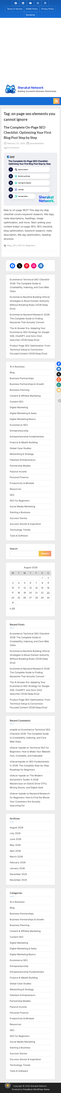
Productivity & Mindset (22, 483)
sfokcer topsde (18, 747)
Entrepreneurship (19, 430)
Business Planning (19, 390)
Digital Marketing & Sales (23, 413)
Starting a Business (20, 512)
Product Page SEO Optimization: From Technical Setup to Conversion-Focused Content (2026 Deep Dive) (30, 349)
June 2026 (15, 839)
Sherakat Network (31, 87)
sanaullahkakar (37, 143)
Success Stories (18, 518)
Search (13, 548)
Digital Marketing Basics (23, 419)
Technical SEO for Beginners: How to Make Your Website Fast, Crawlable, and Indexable (30, 751)
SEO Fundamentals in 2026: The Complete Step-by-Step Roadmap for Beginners (29, 765)
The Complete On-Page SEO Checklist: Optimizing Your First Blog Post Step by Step (27, 132)
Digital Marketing (19, 407)
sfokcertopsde (17, 761)
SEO (15, 245)
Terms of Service (14, 9)
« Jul (12, 608)
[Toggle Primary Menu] (56, 101)
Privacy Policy (47, 9)
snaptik (13, 729)
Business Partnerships (22, 378)
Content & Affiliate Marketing (25, 395)
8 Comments (13, 148)
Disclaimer (30, 15)
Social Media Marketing (22, 506)
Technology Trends (20, 529)
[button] (59, 364)
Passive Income (18, 471)
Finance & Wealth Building (24, 442)
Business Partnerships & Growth (27, 384)
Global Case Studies (20, 448)
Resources (15, 489)
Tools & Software (19, 535)
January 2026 (17, 868)
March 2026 (16, 856)
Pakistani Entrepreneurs (22, 459)
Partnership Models (20, 465)
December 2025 (18, 874)
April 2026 (15, 850)
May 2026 (15, 845)
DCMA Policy (32, 9)
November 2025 (18, 880)
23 (48, 592)
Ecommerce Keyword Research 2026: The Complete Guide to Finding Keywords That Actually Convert (30, 318)
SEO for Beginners (26, 245)
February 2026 (17, 862)
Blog (9, 245)
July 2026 (15, 833)
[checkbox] (8, 1085)
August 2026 (16, 827)
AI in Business (17, 366)
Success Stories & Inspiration (25, 524)
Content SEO (16, 401)
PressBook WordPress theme (36, 1089)
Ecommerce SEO (19, 425)
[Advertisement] (30, 52)
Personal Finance (19, 477)
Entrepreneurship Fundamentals (27, 436)
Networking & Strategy (22, 454)
